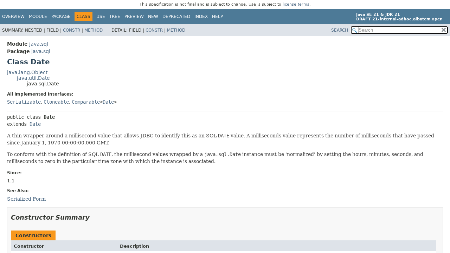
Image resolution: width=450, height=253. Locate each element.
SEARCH (339, 30)
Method (93, 30)
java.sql (38, 44)
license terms (296, 4)
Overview (13, 16)
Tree (114, 16)
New (153, 16)
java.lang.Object (27, 72)
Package (61, 16)
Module (38, 16)
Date (108, 102)
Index (201, 16)
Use (100, 16)
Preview (134, 16)
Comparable (86, 102)
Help (217, 16)
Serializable (24, 102)
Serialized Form (26, 199)
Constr (71, 30)
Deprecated (176, 16)
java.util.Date (33, 78)
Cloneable (56, 102)
